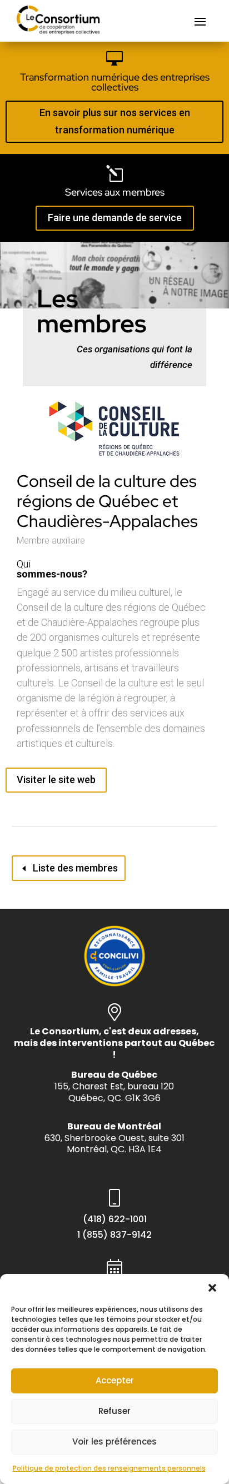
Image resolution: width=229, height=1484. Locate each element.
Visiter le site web (56, 779)
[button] (212, 1287)
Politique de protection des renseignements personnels (109, 1468)
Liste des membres (75, 868)
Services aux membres (115, 192)
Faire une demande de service (115, 217)
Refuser (114, 1411)
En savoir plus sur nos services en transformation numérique (114, 121)
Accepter (115, 1380)
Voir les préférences (114, 1441)
